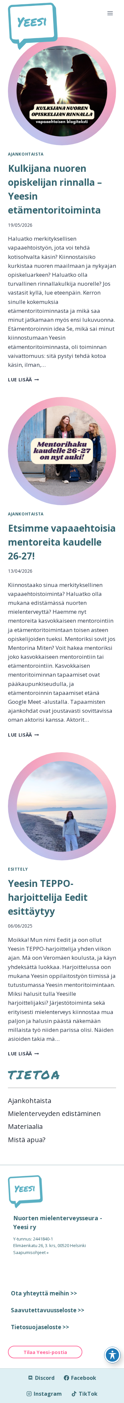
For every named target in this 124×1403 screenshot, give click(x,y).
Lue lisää (23, 379)
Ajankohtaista (26, 154)
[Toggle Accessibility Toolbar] (112, 1355)
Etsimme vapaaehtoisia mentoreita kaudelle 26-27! (62, 542)
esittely (18, 869)
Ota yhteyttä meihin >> (44, 1293)
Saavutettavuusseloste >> (47, 1310)
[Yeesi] (62, 1191)
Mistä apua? (26, 1139)
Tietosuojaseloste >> (40, 1327)
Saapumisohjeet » (31, 1252)
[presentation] (62, 91)
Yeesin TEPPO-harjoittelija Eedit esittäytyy (48, 897)
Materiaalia (25, 1126)
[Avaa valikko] (110, 13)
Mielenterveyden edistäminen (54, 1113)
